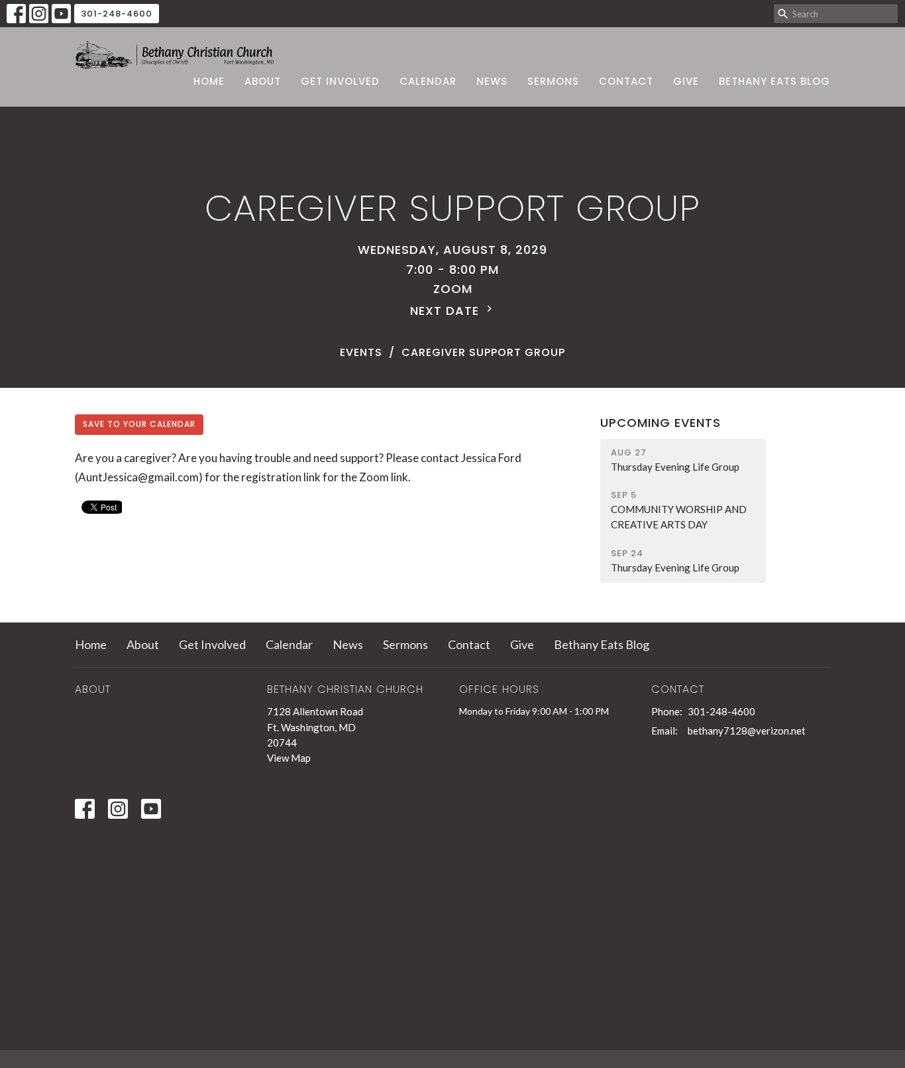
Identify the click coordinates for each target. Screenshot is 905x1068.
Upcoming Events (660, 422)
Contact (626, 81)
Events (361, 352)
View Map (289, 758)
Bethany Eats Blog (774, 81)
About (262, 81)
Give (686, 81)
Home (209, 81)
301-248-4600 (116, 13)
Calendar (427, 81)
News (491, 81)
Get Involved (340, 81)
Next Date (446, 310)
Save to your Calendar (139, 424)
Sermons (553, 81)
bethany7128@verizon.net (747, 731)
